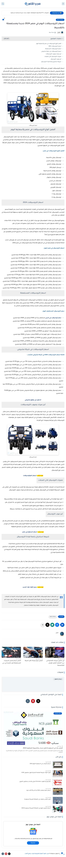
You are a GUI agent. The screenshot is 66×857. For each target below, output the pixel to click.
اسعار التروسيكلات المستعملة (53, 48)
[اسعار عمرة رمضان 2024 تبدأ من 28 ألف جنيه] (57, 791)
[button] (57, 625)
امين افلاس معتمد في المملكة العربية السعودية (37, 799)
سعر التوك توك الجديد (30, 587)
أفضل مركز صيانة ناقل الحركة (34, 660)
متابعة (33, 843)
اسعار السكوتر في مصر (29, 532)
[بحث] (3, 4)
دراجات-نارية (60, 19)
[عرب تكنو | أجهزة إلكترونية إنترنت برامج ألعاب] (33, 3)
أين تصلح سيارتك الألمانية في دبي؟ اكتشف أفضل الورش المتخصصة (55, 663)
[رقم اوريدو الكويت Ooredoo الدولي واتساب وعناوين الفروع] (57, 782)
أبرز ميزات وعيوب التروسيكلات (53, 54)
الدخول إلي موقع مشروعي (33, 400)
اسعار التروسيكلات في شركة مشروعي (51, 51)
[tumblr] (28, 701)
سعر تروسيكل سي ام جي (53, 318)
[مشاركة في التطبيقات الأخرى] (43, 625)
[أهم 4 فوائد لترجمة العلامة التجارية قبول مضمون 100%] (57, 773)
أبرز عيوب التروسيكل (56, 59)
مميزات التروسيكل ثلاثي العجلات (52, 56)
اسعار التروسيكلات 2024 (55, 46)
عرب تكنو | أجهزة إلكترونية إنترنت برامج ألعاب (37, 853)
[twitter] (38, 701)
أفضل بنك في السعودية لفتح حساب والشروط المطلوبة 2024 (43, 748)
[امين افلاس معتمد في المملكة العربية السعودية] (57, 800)
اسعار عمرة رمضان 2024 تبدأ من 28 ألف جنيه (38, 790)
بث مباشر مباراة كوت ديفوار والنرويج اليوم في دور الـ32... (34, 13)
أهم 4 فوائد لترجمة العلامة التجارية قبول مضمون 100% (36, 772)
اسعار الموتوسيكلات (30, 475)
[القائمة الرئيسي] (63, 4)
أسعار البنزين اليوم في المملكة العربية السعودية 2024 (36, 808)
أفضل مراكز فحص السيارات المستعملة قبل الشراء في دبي (11, 662)
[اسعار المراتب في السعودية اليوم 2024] (57, 764)
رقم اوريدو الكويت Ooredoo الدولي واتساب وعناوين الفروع (35, 781)
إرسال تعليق (58, 679)
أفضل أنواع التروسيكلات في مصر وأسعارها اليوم (48, 43)
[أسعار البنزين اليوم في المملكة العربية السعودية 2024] (57, 809)
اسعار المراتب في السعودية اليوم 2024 (40, 763)
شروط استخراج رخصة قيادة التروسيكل (51, 61)
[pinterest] (33, 701)
